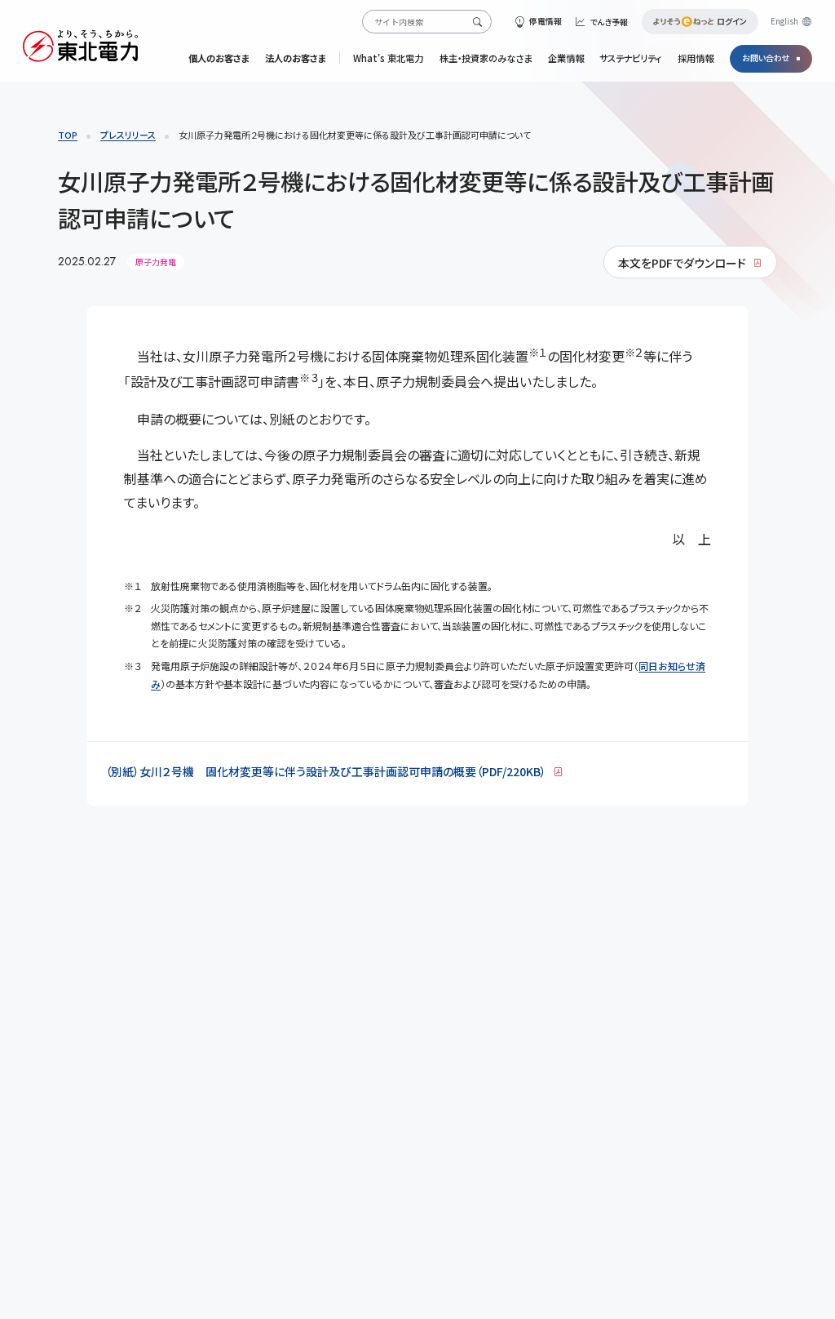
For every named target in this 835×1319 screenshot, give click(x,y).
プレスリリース (128, 134)
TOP (67, 134)
